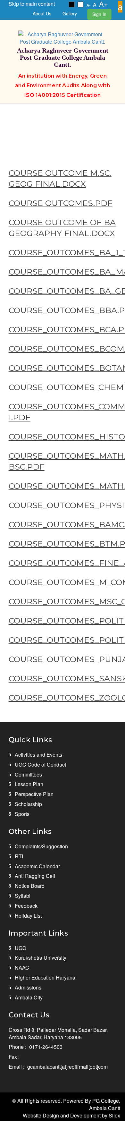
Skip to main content (32, 3)
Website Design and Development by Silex (71, 1115)
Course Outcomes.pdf (61, 203)
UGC (20, 948)
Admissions (28, 987)
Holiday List (28, 915)
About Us (42, 13)
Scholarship (28, 804)
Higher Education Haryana (45, 977)
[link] (72, 4)
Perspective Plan (34, 794)
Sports (22, 814)
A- (88, 5)
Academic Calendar (37, 866)
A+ (103, 3)
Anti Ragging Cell (35, 875)
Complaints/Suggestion (41, 846)
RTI (19, 856)
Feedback (26, 905)
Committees (28, 774)
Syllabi (22, 895)
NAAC (22, 967)
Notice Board (30, 885)
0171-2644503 (46, 1046)
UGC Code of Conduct (40, 764)
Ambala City (29, 997)
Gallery (70, 13)
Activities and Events (38, 754)
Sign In (99, 14)
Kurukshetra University (40, 957)
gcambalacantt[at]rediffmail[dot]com (67, 1066)
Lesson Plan (29, 784)
